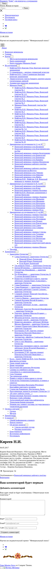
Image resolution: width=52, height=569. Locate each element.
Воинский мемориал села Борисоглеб (30, 155)
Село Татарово (16, 374)
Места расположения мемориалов (24, 59)
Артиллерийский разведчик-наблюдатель (27, 400)
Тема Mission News (7, 565)
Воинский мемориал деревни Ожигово (31, 215)
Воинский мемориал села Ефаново (29, 175)
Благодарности (16, 431)
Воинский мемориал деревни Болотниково (32, 153)
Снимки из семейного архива (22, 370)
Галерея (8, 54)
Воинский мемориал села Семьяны (29, 228)
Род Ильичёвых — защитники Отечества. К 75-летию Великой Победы (33, 275)
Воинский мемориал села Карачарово (30, 186)
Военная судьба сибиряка (20, 398)
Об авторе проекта (17, 425)
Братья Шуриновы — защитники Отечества (33, 268)
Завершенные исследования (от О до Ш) (26, 212)
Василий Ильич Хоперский (30, 261)
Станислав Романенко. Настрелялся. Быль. (27, 389)
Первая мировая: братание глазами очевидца (28, 396)
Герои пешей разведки (19, 363)
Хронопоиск (10, 252)
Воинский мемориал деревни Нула (29, 210)
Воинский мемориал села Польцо (28, 221)
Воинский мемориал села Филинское (30, 238)
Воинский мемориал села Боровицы (30, 157)
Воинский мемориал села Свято (28, 225)
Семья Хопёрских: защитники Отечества (31, 257)
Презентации (10, 416)
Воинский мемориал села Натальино (30, 203)
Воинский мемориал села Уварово (29, 236)
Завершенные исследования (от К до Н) (26, 184)
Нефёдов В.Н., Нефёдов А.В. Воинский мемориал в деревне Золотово (31, 180)
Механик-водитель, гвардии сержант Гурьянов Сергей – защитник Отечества (31, 319)
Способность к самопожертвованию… (26, 372)
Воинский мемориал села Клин (28, 188)
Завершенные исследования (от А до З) (26, 144)
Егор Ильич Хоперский (29, 263)
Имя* (2, 519)
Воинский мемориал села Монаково (29, 201)
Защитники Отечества (19, 254)
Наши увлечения (17, 365)
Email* (2, 523)
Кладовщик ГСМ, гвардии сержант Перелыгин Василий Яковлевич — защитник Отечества (29, 333)
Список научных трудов (24, 427)
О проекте (9, 418)
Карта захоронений (18, 61)
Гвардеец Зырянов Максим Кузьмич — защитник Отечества (31, 314)
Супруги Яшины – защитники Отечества (32, 298)
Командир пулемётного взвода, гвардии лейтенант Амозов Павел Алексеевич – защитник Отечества (31, 281)
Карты (7, 56)
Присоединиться (12, 15)
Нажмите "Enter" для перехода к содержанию (18, 1)
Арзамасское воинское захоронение (24, 83)
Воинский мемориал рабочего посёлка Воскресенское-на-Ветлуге (30, 169)
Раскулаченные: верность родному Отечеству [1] (30, 391)
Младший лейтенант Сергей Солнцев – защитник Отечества (31, 290)
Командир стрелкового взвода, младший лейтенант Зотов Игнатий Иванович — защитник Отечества (31, 348)
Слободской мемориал (24, 230)
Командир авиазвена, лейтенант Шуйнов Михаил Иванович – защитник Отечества (32, 323)
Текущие (13, 249)
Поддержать (10, 17)
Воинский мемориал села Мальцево (29, 199)
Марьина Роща (16, 85)
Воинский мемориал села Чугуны (28, 241)
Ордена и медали (12, 409)
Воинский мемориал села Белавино (29, 147)
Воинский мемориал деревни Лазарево (31, 197)
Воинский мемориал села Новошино (30, 208)
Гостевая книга (11, 20)
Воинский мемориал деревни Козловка (31, 190)
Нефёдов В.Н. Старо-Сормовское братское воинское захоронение (27, 75)
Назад (4, 48)
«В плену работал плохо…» (21, 394)
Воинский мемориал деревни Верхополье (32, 162)
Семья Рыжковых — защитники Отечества (32, 285)
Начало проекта (16, 422)
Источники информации (20, 434)
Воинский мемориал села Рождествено (31, 223)
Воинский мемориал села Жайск (28, 177)
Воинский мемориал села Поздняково (30, 219)
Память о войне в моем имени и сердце (26, 378)
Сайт (2, 528)
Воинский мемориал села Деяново (29, 173)
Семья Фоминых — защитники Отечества (32, 287)
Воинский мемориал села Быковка (29, 160)
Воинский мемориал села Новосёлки (30, 206)
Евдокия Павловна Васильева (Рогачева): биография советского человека (27, 386)
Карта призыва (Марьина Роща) (23, 63)
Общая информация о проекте (22, 420)
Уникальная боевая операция (22, 402)
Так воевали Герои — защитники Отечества (33, 266)
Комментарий (5, 499)
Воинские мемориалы (14, 52)
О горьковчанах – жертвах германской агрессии (29, 72)
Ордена (13, 411)
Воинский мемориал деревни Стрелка (30, 232)
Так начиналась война (19, 376)
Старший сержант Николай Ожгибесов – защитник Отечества (31, 295)
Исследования (11, 65)
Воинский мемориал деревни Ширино (30, 247)
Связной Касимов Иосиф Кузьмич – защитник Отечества (29, 301)
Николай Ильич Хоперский (30, 259)
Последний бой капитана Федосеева (25, 367)
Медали (13, 413)
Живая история (6, 32)
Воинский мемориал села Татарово (29, 234)
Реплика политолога (23, 429)
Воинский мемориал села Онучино (29, 217)
